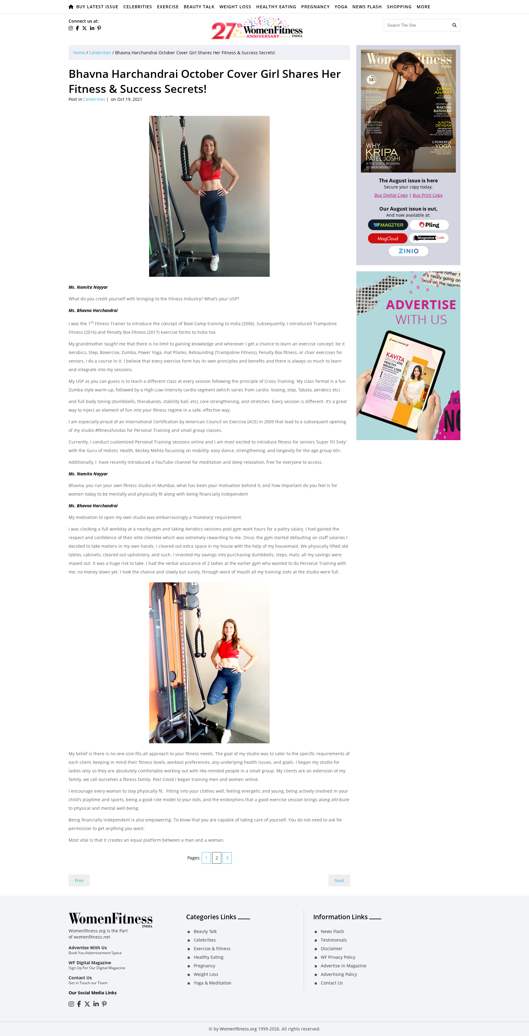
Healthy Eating (276, 7)
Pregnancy (315, 7)
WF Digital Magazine (90, 963)
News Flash (367, 7)
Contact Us (80, 978)
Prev (79, 880)
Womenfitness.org (238, 1029)
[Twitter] (84, 28)
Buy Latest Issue (97, 7)
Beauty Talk (199, 7)
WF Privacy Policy (338, 957)
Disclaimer (332, 948)
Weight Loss (235, 7)
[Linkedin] (92, 28)
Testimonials (334, 940)
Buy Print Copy (428, 195)
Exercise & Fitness (212, 948)
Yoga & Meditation (212, 983)
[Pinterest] (99, 28)
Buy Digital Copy (391, 195)
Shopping (399, 7)
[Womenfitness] (257, 27)
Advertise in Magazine (343, 966)
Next (339, 880)
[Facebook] (77, 28)
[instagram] (71, 28)
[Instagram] (71, 1004)
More (423, 7)
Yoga (341, 7)
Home (79, 52)
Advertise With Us (88, 947)
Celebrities (137, 7)
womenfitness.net (92, 937)
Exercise (168, 7)
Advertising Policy (339, 974)
